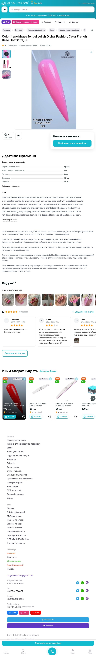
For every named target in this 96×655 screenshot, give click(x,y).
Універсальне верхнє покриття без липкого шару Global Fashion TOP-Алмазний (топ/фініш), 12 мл (14, 406)
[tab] (9, 283)
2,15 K (37, 612)
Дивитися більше (48, 371)
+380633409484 (87, 3)
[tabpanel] (48, 323)
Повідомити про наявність (72, 143)
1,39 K (14, 612)
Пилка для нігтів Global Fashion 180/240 (38, 404)
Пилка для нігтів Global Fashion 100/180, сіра (64, 404)
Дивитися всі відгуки (14, 353)
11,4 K (25, 612)
